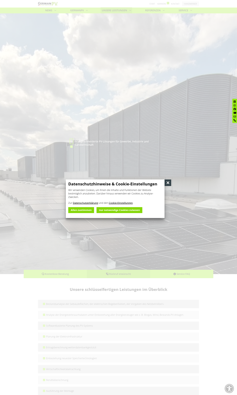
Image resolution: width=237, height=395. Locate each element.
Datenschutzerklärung (85, 203)
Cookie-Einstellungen (121, 203)
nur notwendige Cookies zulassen (119, 210)
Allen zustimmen (81, 210)
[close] (168, 182)
